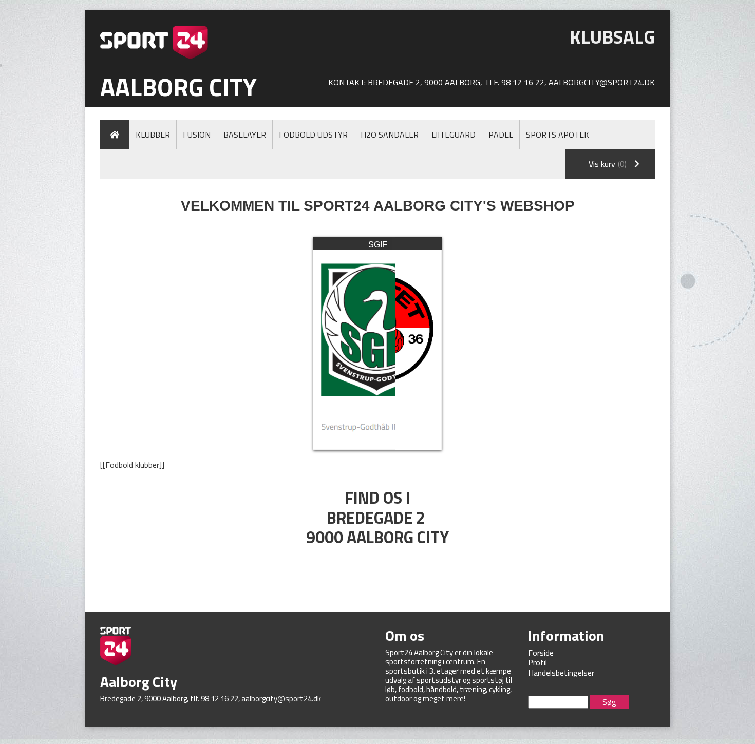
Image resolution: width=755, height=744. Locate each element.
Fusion (197, 134)
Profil (537, 662)
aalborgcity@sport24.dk (602, 82)
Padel (500, 134)
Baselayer (244, 134)
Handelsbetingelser (561, 672)
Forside (541, 652)
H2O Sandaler (390, 134)
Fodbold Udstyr (313, 134)
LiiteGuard (453, 134)
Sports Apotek (557, 134)
